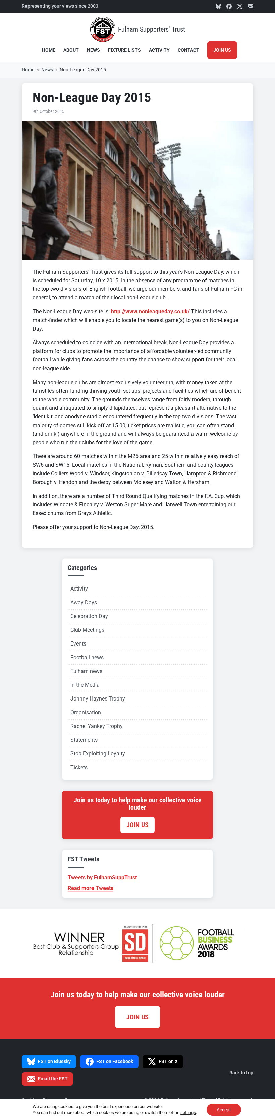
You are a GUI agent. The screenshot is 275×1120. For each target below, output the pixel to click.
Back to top (241, 1073)
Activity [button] (159, 50)
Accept (224, 1109)
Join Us (222, 50)
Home (48, 50)
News (93, 50)
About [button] (71, 50)
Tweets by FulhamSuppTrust (102, 877)
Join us (137, 825)
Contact (188, 50)
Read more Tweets (90, 888)
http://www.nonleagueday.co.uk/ (150, 311)
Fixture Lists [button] (124, 50)
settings (188, 1112)
